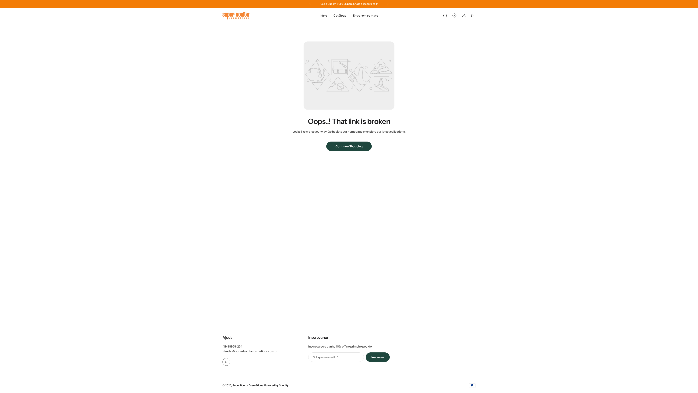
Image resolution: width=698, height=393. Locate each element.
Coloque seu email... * (325, 357)
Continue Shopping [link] (349, 146)
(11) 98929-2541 (232, 346)
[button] (310, 4)
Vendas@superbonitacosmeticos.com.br (250, 351)
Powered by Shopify (276, 385)
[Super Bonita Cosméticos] (236, 15)
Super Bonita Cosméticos (247, 385)
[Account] (464, 15)
